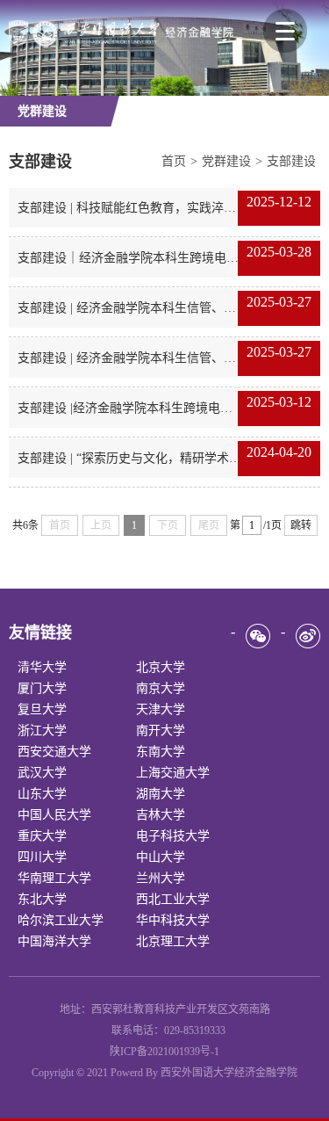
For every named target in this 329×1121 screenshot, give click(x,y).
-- (42, 667)
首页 (173, 161)
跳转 (300, 525)
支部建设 (291, 161)
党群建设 (226, 161)
